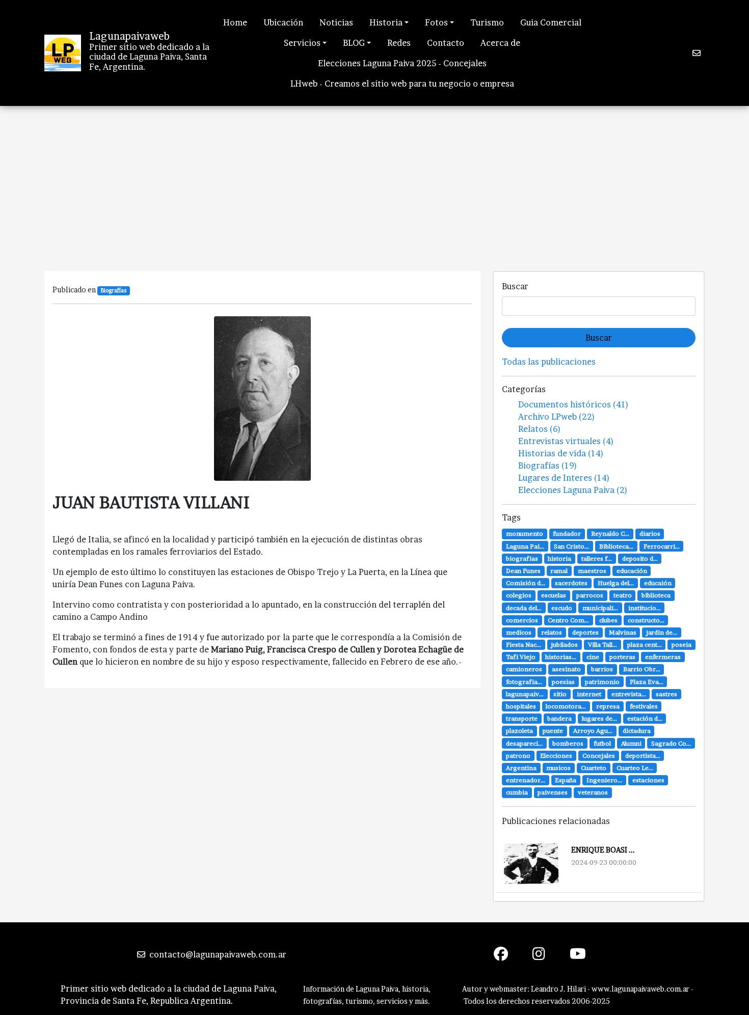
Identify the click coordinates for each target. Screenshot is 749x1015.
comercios (522, 620)
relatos (551, 632)
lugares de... (599, 718)
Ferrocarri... (662, 546)
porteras (622, 657)
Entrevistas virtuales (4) (566, 441)
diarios (649, 533)
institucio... (644, 608)
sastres (666, 694)
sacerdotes (571, 583)
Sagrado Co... (671, 743)
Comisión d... (525, 583)
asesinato (566, 669)
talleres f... (596, 558)
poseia (681, 644)
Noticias (336, 22)
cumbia (517, 792)
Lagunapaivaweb (129, 36)
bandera (559, 718)
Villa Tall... (602, 644)
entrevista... (628, 694)
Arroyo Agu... (592, 730)
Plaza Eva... (646, 681)
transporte (522, 718)
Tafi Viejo (521, 657)
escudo (561, 608)
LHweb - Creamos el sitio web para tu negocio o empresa (402, 83)
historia (559, 558)
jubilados (564, 644)
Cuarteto (593, 768)
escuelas (553, 595)
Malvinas (622, 632)
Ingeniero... (604, 780)
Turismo (487, 22)
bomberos (567, 743)
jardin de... (661, 632)
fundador (567, 533)
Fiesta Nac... (523, 644)
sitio (560, 694)
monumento (524, 533)
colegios (518, 595)
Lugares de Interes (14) (564, 478)
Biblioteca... (616, 546)
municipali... (600, 608)
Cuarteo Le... (635, 768)
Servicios (302, 43)
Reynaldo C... (610, 533)
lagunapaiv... (525, 694)
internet (589, 694)
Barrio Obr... (641, 669)
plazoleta (519, 730)
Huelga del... (616, 583)
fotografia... (524, 681)
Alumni (631, 743)
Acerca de (500, 43)
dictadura (637, 730)
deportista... (642, 755)
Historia (386, 22)
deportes (585, 632)
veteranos (593, 792)
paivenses (553, 792)
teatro (622, 595)
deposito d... (640, 558)
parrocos (589, 595)
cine (592, 657)
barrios (602, 669)
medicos (518, 632)
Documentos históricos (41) (573, 404)
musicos (558, 768)
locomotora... (566, 706)
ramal (559, 570)
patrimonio (602, 681)
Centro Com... (568, 620)
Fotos (436, 22)
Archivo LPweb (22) (556, 417)
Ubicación (283, 22)
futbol (602, 743)
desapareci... (524, 743)
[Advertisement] (374, 182)
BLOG (354, 43)
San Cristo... (571, 546)
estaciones (648, 780)
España (565, 780)
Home (235, 22)
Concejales (598, 755)
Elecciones (556, 755)
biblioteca (656, 595)
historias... (560, 657)
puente (553, 730)
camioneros (524, 669)
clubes (608, 620)
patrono (518, 755)
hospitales (521, 706)
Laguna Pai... (525, 546)
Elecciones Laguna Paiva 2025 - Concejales (402, 63)
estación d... (644, 718)
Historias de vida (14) (561, 453)
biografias (522, 558)
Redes (399, 43)
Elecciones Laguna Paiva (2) (573, 490)
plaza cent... (644, 644)
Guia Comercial (550, 22)
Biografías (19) (547, 465)
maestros (592, 570)
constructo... (646, 620)
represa (608, 706)
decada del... (524, 608)
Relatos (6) (539, 429)
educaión (658, 583)
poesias (563, 681)
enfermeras (663, 657)
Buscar (515, 286)
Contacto (445, 43)
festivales (644, 706)
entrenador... (525, 780)
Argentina (521, 768)
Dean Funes (523, 570)
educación (632, 570)
